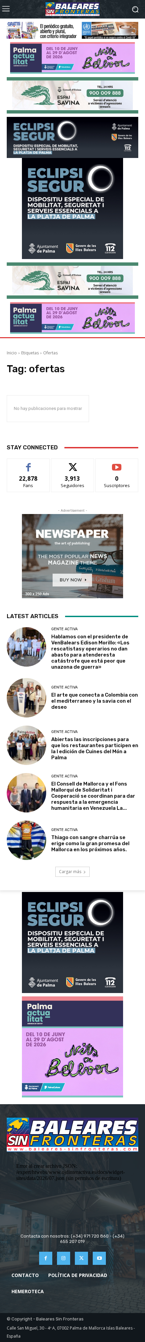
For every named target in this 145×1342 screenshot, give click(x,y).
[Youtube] (99, 1258)
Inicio (12, 353)
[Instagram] (63, 1258)
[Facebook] (45, 1258)
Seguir (72, 463)
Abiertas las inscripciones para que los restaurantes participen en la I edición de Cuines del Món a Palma (94, 748)
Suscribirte (116, 463)
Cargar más (70, 871)
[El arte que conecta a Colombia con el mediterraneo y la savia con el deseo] (26, 697)
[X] (81, 1258)
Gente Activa (64, 629)
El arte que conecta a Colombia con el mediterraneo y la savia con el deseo (94, 701)
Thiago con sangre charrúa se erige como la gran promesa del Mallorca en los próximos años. (90, 843)
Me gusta (28, 463)
